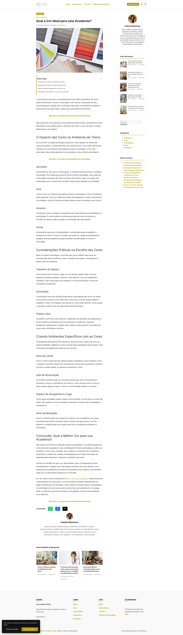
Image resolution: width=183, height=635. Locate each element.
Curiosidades (129, 143)
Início (68, 4)
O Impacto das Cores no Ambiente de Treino (51, 82)
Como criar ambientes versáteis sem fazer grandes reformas (134, 85)
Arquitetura (128, 138)
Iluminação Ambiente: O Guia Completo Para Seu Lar (135, 74)
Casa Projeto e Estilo (49, 631)
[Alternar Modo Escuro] (145, 4)
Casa (126, 140)
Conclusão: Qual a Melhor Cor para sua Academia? (53, 92)
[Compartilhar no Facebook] (57, 509)
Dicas (126, 145)
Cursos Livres (133, 4)
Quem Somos (77, 4)
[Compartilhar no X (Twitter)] (65, 509)
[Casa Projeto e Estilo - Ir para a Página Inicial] (42, 4)
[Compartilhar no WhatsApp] (50, 509)
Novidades (40, 14)
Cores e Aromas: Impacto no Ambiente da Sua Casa (47, 569)
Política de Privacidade (101, 4)
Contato (87, 4)
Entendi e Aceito (30, 629)
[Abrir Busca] (141, 4)
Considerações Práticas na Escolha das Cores (52, 85)
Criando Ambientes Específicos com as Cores (51, 88)
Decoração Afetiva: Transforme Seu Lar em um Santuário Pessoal (91, 569)
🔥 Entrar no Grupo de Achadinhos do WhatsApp (69, 116)
